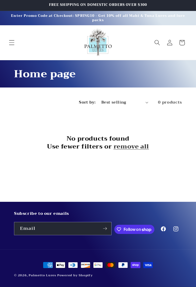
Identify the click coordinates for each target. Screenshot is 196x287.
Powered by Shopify (75, 275)
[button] (12, 42)
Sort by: (87, 102)
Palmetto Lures (42, 275)
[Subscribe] (105, 228)
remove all (131, 147)
